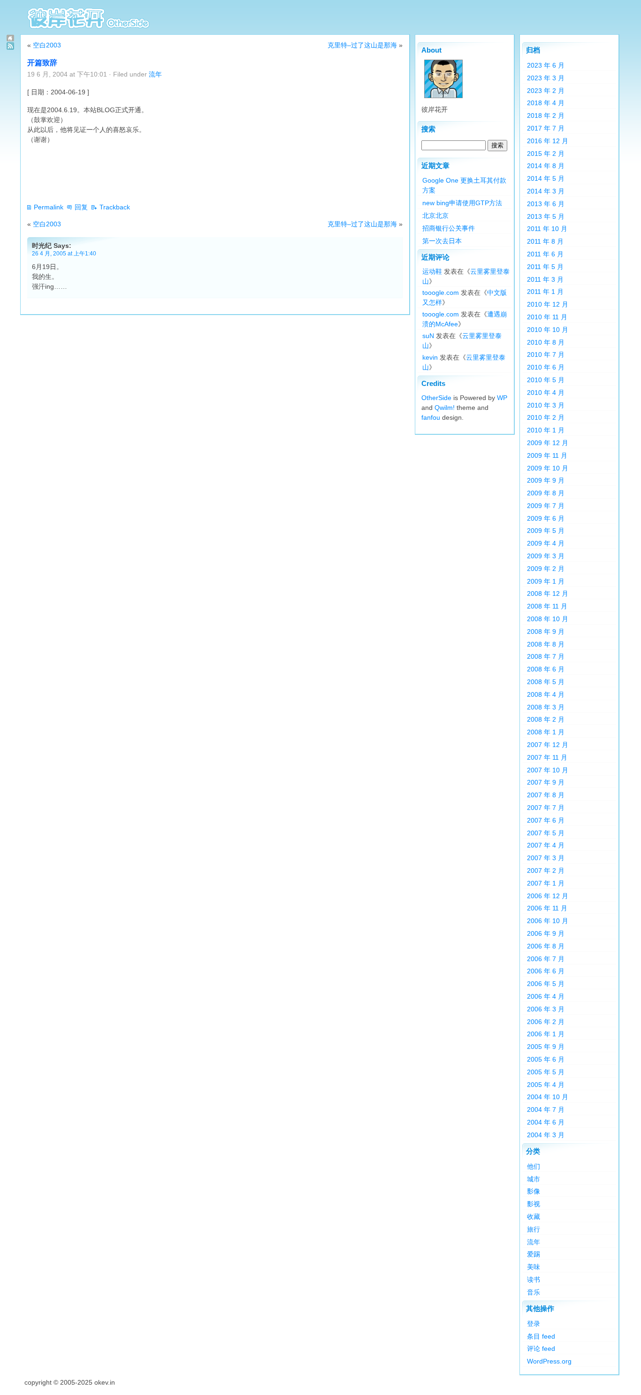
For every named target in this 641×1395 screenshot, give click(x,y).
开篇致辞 (42, 63)
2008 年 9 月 (546, 631)
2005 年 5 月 (546, 1072)
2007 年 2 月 (546, 870)
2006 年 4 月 (546, 996)
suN (428, 335)
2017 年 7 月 (546, 128)
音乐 (533, 1292)
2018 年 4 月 (546, 103)
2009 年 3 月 (546, 556)
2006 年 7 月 (546, 959)
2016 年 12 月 (547, 141)
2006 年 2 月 (546, 1021)
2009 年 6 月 (546, 518)
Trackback (114, 207)
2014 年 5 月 (546, 178)
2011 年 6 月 (545, 254)
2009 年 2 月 (546, 568)
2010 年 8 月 (546, 342)
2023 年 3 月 (546, 78)
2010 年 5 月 (546, 380)
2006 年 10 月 (547, 921)
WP (502, 397)
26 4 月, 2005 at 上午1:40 (64, 253)
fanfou (430, 417)
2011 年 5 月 (545, 266)
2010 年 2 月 (546, 417)
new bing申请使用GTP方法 (462, 203)
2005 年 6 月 (546, 1059)
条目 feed (541, 1336)
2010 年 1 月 (546, 430)
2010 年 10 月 (547, 329)
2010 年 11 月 (547, 317)
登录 (533, 1323)
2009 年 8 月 (546, 493)
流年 (155, 74)
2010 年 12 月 (547, 304)
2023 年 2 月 (546, 90)
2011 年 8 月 (545, 241)
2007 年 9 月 (546, 782)
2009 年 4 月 (546, 543)
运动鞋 (432, 271)
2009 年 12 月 (547, 443)
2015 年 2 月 (546, 153)
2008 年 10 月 (547, 619)
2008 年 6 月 (546, 669)
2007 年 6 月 (546, 820)
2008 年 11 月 (547, 606)
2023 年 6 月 (546, 65)
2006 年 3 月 (546, 1009)
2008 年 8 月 (546, 644)
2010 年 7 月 (546, 354)
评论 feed (541, 1348)
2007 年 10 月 (547, 770)
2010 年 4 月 (546, 392)
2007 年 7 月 (546, 807)
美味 (533, 1267)
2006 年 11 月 (547, 908)
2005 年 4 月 (546, 1084)
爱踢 (533, 1254)
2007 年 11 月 (547, 757)
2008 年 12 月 (547, 593)
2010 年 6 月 (546, 367)
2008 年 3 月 (546, 707)
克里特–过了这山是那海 (362, 45)
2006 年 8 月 (546, 946)
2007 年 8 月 (546, 795)
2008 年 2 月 (546, 719)
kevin (430, 357)
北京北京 (435, 215)
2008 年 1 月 (546, 732)
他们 (533, 1166)
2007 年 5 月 (546, 833)
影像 (533, 1191)
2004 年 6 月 (546, 1122)
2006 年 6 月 (546, 971)
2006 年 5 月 (546, 983)
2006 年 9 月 (546, 933)
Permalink (48, 207)
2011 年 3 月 (545, 279)
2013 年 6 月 (546, 204)
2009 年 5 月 (546, 530)
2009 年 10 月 (547, 468)
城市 (533, 1179)
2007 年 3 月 (546, 858)
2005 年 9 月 (546, 1046)
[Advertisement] (198, 173)
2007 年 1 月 (546, 883)
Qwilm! (445, 407)
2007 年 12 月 (547, 744)
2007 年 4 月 (546, 845)
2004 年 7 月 (546, 1109)
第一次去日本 (442, 241)
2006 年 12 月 (547, 896)
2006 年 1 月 (546, 1034)
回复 (81, 207)
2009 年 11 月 (547, 455)
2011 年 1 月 (545, 291)
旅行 (533, 1229)
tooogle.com (440, 292)
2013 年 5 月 (546, 216)
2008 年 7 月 (546, 656)
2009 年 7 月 (546, 505)
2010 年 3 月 (546, 405)
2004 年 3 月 (546, 1135)
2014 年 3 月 (546, 191)
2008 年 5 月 (546, 682)
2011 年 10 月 (547, 228)
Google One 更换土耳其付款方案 (464, 185)
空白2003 (47, 45)
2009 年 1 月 (546, 581)
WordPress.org (549, 1361)
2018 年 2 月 (546, 115)
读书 (533, 1279)
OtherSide (436, 397)
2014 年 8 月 (546, 166)
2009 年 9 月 (546, 480)
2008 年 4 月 (546, 694)
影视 (533, 1204)
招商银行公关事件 (448, 228)
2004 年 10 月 (547, 1097)
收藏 (533, 1216)
